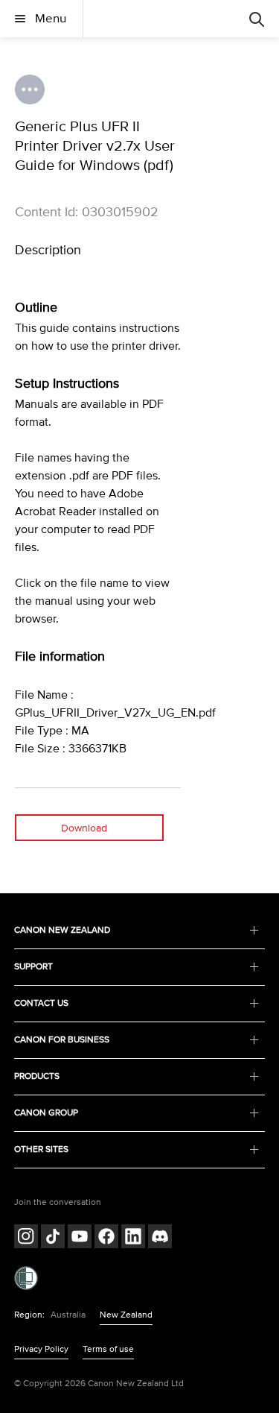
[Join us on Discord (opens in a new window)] (160, 1238)
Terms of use (108, 1349)
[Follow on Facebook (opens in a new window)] (106, 1238)
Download (84, 828)
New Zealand (126, 1315)
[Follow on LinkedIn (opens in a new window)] (133, 1238)
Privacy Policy (41, 1349)
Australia (68, 1315)
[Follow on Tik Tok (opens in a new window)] (53, 1238)
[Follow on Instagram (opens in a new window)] (26, 1238)
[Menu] (256, 19)
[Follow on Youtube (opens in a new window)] (80, 1238)
